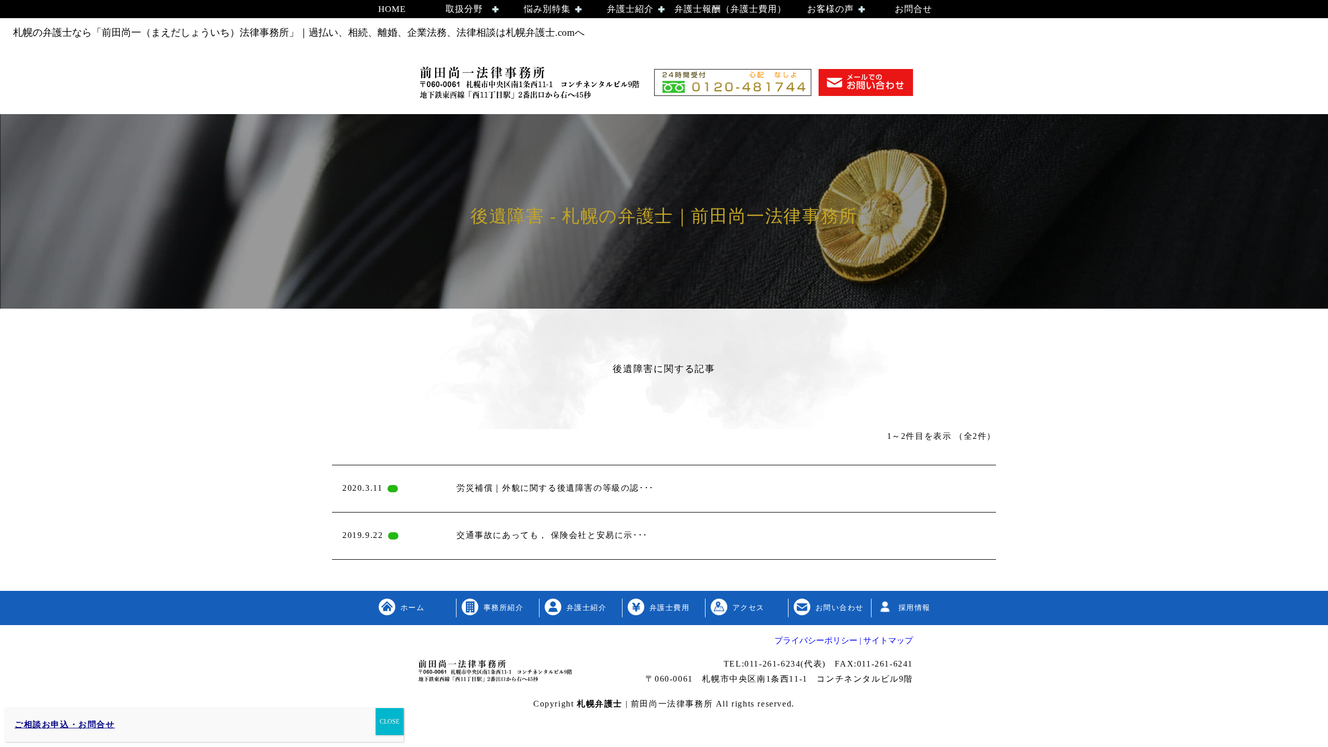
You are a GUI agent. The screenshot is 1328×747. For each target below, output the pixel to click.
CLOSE (389, 721)
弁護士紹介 (630, 9)
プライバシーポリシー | (817, 640)
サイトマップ (887, 640)
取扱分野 (464, 9)
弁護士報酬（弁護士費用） (730, 9)
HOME (392, 9)
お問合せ (913, 9)
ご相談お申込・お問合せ (65, 724)
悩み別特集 (547, 9)
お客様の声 (830, 9)
